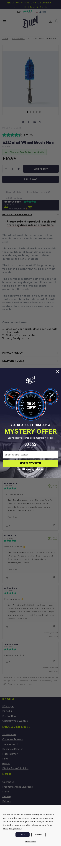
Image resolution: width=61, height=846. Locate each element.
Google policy (15, 828)
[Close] (58, 807)
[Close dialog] (57, 371)
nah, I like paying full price (30, 469)
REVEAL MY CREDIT (30, 463)
